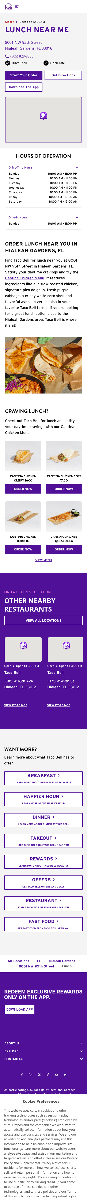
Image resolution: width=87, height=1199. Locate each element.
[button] (43, 1043)
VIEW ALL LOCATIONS (43, 620)
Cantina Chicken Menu (24, 278)
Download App (19, 1009)
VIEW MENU (43, 560)
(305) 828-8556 (21, 56)
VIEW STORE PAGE (15, 705)
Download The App (24, 87)
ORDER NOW (23, 489)
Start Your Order (23, 75)
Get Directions (63, 75)
